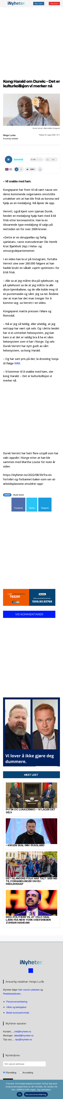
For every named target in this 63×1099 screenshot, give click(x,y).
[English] (10, 169)
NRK (17, 363)
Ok (19, 1094)
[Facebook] (30, 970)
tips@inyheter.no (23, 1039)
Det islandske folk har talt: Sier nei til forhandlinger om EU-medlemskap (31, 881)
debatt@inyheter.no (23, 1035)
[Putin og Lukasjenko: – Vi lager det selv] (31, 795)
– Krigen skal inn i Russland (25, 845)
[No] (59, 1089)
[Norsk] (6, 169)
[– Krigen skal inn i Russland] (31, 831)
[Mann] (16, 169)
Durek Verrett (18, 495)
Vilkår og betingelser (16, 1007)
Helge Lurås (9, 135)
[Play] (8, 159)
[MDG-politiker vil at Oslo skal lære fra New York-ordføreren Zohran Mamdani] (31, 903)
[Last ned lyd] (40, 169)
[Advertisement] (31, 42)
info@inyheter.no (22, 1031)
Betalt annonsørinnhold (17, 1012)
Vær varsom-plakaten (29, 989)
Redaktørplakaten (12, 993)
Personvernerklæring (16, 1001)
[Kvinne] (21, 169)
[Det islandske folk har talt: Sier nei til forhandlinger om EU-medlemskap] (31, 864)
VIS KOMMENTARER (29, 614)
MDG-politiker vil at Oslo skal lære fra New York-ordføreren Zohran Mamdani (28, 920)
